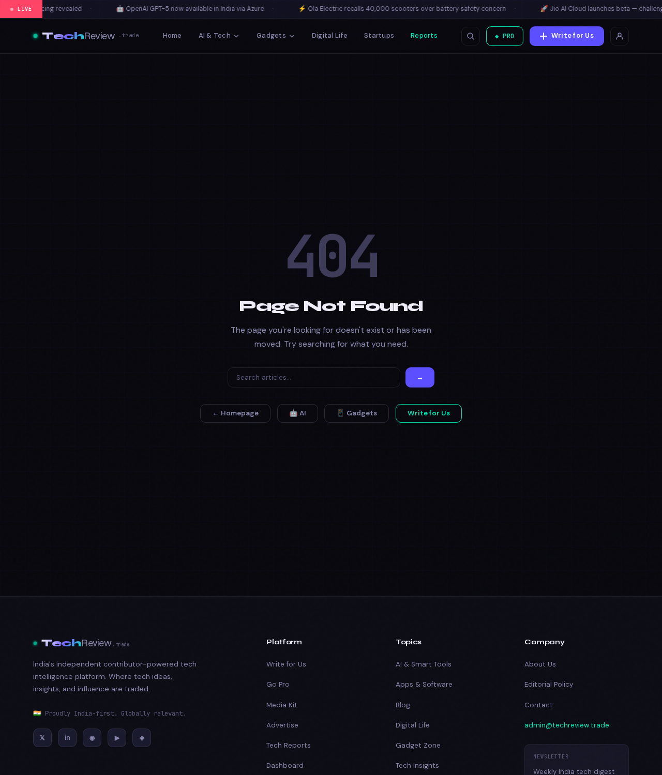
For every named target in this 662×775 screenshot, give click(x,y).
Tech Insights (417, 765)
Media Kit (281, 705)
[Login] (619, 36)
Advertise (282, 725)
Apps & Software (424, 684)
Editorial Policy (548, 684)
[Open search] (470, 36)
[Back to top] (634, 754)
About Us (540, 664)
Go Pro (278, 684)
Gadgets (271, 35)
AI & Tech (215, 35)
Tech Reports (288, 745)
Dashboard (285, 765)
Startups (379, 35)
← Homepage (235, 413)
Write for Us (572, 35)
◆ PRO (505, 36)
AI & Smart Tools (424, 664)
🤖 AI (297, 413)
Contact (538, 705)
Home (172, 35)
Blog (403, 705)
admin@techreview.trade (566, 725)
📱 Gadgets (356, 413)
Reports (424, 35)
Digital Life (330, 35)
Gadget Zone (418, 745)
